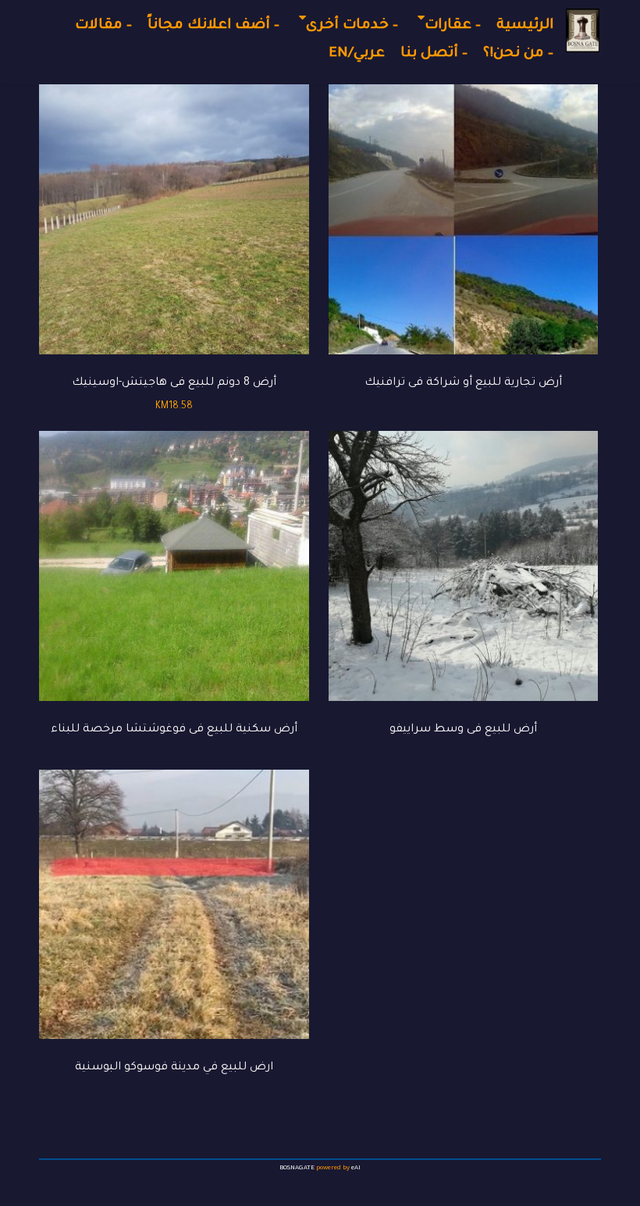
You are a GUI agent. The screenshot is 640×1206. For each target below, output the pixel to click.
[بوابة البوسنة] (582, 30)
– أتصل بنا (434, 54)
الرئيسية (524, 26)
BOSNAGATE (297, 1168)
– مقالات (103, 26)
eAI (356, 1168)
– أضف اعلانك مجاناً (213, 26)
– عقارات (453, 26)
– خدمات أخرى (352, 26)
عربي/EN (357, 54)
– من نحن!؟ (518, 54)
